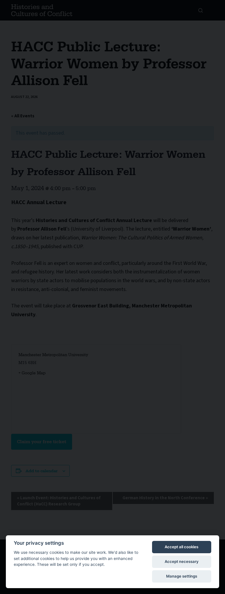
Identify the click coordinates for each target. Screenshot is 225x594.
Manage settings (181, 576)
